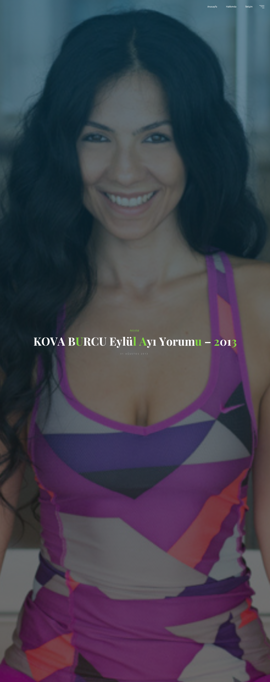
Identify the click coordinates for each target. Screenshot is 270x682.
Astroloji (134, 330)
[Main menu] (261, 6)
